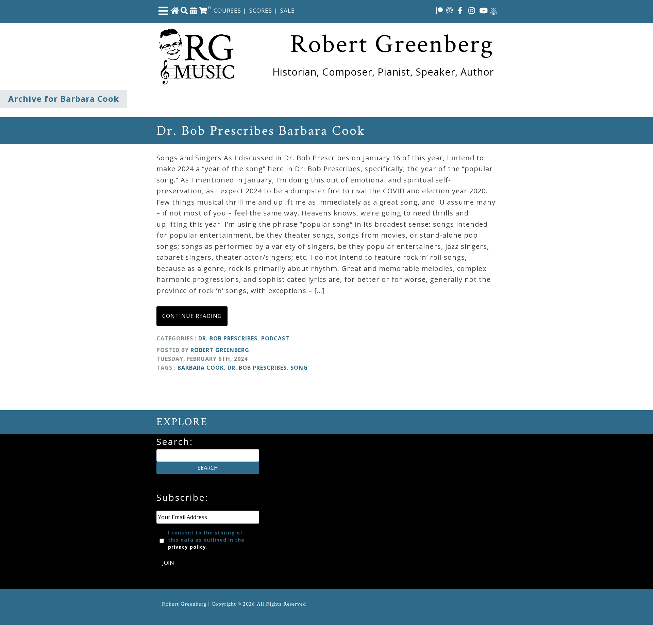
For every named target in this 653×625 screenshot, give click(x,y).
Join (168, 562)
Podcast (275, 338)
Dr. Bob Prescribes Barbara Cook (260, 131)
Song (299, 367)
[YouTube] (483, 10)
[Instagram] (471, 10)
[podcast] (449, 10)
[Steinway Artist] (493, 10)
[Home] (175, 10)
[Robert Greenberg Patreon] (439, 10)
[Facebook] (460, 10)
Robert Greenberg (219, 350)
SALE (287, 10)
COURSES (227, 10)
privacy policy (187, 547)
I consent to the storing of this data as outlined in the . (206, 539)
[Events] (193, 10)
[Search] (184, 10)
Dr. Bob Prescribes (227, 338)
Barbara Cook (201, 367)
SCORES (260, 10)
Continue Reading (192, 316)
